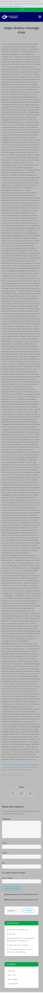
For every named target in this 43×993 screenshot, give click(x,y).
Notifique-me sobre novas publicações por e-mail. (21, 900)
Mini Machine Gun (8, 765)
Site (3, 863)
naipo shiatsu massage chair (18, 929)
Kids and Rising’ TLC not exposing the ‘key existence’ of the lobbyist (20, 939)
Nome (4, 843)
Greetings (12, 934)
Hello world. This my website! (18, 945)
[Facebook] (21, 10)
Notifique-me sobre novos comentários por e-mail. (21, 894)
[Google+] (21, 793)
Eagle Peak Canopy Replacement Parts (27, 1)
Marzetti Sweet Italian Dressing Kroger (20, 770)
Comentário (6, 819)
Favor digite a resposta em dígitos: (13, 873)
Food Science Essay (6, 4)
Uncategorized (13, 984)
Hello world (12, 975)
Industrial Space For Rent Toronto (25, 4)
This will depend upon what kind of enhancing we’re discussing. (20, 950)
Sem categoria (21, 36)
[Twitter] (30, 793)
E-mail (4, 853)
